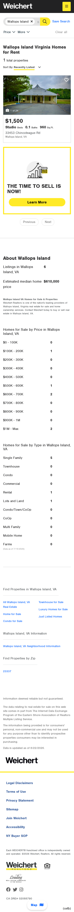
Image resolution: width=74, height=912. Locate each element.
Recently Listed (24, 67)
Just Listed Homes (50, 616)
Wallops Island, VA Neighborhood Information (31, 646)
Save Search (61, 21)
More (21, 32)
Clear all (61, 32)
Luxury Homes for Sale (53, 609)
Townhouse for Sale (51, 602)
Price (7, 32)
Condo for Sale (12, 621)
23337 (7, 671)
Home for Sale (12, 614)
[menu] (66, 6)
